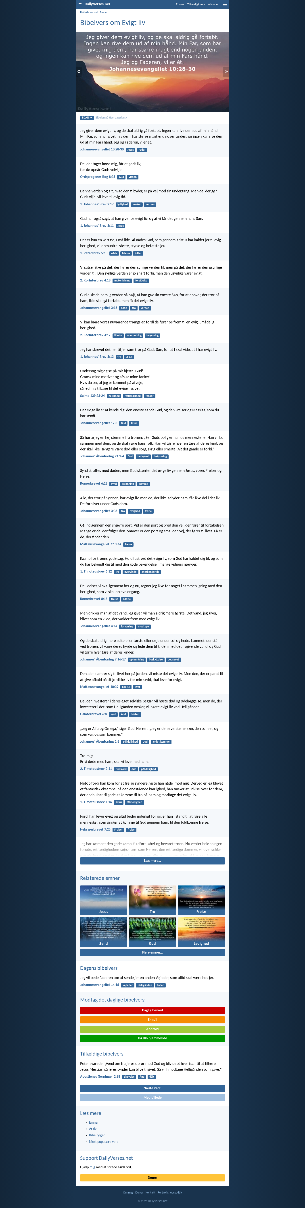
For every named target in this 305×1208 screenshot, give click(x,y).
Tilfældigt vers (196, 4)
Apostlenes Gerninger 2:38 (100, 1077)
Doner (152, 1178)
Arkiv (92, 1129)
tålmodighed (134, 802)
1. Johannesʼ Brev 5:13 (97, 357)
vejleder (128, 985)
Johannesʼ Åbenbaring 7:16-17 (103, 659)
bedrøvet (143, 456)
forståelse (141, 280)
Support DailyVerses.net (106, 1158)
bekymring (160, 456)
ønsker (137, 204)
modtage (143, 626)
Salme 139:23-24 (92, 396)
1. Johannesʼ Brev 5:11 (97, 226)
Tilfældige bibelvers (101, 1054)
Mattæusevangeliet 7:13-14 (100, 544)
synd (114, 484)
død (134, 769)
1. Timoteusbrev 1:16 (96, 802)
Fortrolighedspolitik (170, 1192)
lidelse (126, 253)
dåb (151, 1076)
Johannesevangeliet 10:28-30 (102, 149)
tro (134, 308)
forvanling (127, 626)
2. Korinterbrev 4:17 (95, 335)
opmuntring (134, 335)
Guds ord (121, 769)
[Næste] (152, 848)
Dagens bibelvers (98, 968)
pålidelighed (130, 741)
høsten (135, 714)
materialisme (122, 280)
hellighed (114, 396)
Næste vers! (152, 1088)
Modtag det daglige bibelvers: (113, 1000)
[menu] (224, 6)
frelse (148, 511)
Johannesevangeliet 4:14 (98, 626)
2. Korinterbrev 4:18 (95, 280)
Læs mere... (152, 861)
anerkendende (150, 572)
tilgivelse (129, 1076)
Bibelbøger (97, 1135)
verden (150, 204)
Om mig (128, 1192)
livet (137, 687)
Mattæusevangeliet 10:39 (99, 687)
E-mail (152, 1020)
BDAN (85, 117)
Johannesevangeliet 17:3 (98, 423)
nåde (114, 253)
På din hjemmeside (152, 1038)
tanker (150, 396)
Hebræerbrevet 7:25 (95, 829)
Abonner (213, 4)
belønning (152, 335)
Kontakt (150, 1192)
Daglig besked (152, 1010)
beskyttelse (156, 659)
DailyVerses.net (89, 12)
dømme (143, 484)
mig (92, 1167)
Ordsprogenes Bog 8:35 (97, 177)
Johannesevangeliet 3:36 (98, 511)
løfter (138, 253)
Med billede (153, 1098)
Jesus (130, 149)
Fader (142, 149)
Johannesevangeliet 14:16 (99, 985)
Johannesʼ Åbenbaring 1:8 (99, 742)
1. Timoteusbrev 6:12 (96, 571)
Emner (180, 4)
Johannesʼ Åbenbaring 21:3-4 (102, 456)
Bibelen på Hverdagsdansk (111, 117)
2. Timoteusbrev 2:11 (96, 769)
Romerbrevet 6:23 (93, 483)
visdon (133, 177)
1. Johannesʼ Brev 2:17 (97, 204)
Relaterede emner (100, 878)
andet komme (161, 741)
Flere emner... (152, 952)
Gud (121, 177)
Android (152, 1029)
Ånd (123, 714)
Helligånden (145, 985)
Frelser (118, 829)
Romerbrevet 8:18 (93, 599)
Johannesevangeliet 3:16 (98, 308)
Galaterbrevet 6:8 (93, 714)
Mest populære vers (103, 1142)
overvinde (130, 572)
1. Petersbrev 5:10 (93, 253)
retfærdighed (133, 396)
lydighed (122, 204)
